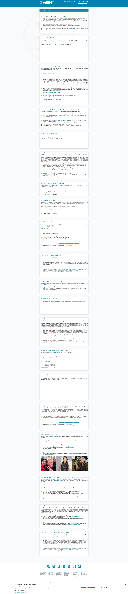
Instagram (53, 566)
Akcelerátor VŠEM (66, 573)
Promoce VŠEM (43, 40)
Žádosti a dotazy (42, 582)
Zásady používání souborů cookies (20, 592)
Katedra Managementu (59, 576)
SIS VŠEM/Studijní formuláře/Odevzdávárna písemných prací (69, 243)
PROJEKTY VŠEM (66, 572)
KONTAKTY (84, 5)
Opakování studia (42, 574)
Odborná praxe (50, 576)
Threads (69, 566)
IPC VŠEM (57, 582)
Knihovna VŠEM (74, 576)
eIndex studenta (83, 573)
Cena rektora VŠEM (66, 574)
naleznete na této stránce (63, 226)
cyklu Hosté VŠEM (67, 154)
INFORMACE (59, 5)
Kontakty (72, 1)
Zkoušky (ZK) (50, 582)
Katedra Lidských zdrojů (59, 575)
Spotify (74, 566)
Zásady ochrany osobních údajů (30, 587)
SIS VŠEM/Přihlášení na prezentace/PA (62, 120)
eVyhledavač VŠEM (75, 574)
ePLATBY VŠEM (76, 1)
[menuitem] (43, 6)
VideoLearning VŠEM (75, 582)
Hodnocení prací (50, 575)
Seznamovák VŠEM (62, 16)
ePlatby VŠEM (74, 573)
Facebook (48, 566)
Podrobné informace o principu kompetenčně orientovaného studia (52, 100)
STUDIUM (51, 5)
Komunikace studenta (83, 575)
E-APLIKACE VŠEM (75, 572)
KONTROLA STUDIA (50, 572)
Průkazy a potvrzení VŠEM (43, 576)
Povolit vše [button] (88, 587)
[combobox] (82, 3)
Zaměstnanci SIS (83, 582)
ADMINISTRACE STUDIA (43, 572)
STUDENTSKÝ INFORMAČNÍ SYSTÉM (72, 5)
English (80, 1)
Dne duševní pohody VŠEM (49, 154)
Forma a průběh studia (42, 573)
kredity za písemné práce (75, 167)
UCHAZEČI (43, 5)
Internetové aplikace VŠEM (76, 575)
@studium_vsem (58, 28)
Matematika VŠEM (66, 576)
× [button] (126, 584)
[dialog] (64, 588)
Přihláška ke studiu (67, 1)
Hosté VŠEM (66, 575)
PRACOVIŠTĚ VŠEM (58, 572)
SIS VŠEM (82, 572)
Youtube (59, 566)
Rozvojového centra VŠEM (55, 248)
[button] (46, 590)
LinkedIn (64, 566)
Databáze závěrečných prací (51, 574)
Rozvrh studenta (83, 576)
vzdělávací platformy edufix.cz (53, 329)
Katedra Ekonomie (58, 574)
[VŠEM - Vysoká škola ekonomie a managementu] (48, 2)
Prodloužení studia (42, 575)
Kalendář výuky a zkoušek (84, 574)
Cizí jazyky (49, 573)
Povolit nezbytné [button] (104, 587)
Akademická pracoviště (59, 573)
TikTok (79, 566)
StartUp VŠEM (66, 582)
